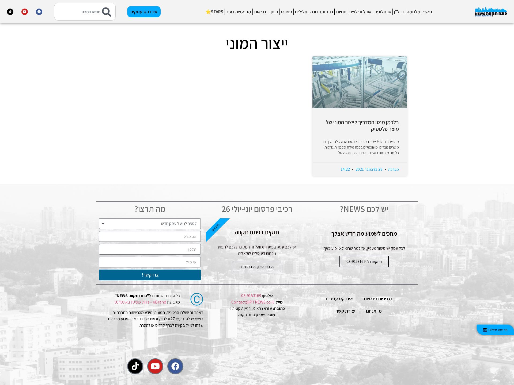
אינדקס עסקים (339, 298)
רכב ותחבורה (321, 12)
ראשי (427, 12)
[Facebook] (39, 12)
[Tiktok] (10, 12)
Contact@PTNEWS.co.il (252, 302)
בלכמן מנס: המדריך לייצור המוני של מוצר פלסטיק (362, 126)
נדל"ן (399, 12)
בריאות (260, 12)
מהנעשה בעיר (238, 12)
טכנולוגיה (383, 12)
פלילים (301, 12)
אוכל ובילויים (360, 12)
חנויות (341, 12)
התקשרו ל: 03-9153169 (364, 261)
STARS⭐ (214, 12)
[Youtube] (24, 12)
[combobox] (84, 12)
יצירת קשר (345, 311)
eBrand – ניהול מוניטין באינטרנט (140, 302)
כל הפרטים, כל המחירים (257, 266)
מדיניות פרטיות (378, 298)
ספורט (286, 12)
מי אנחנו (374, 311)
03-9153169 (251, 295)
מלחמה (413, 12)
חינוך (273, 12)
